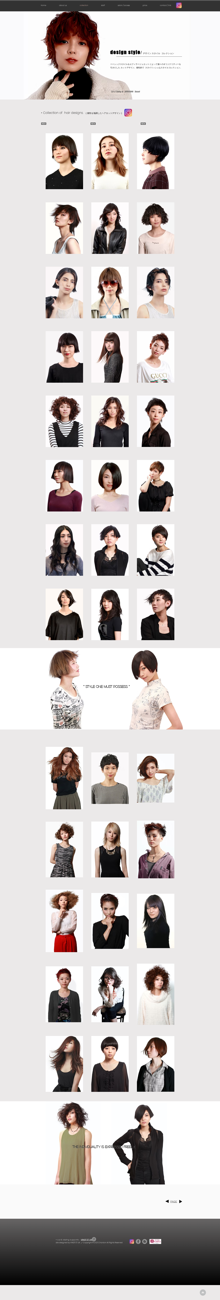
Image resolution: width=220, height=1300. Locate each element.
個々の (160, 64)
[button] (145, 5)
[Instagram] (128, 112)
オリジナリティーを (172, 64)
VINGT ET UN (86, 1239)
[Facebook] (138, 1241)
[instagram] (179, 5)
